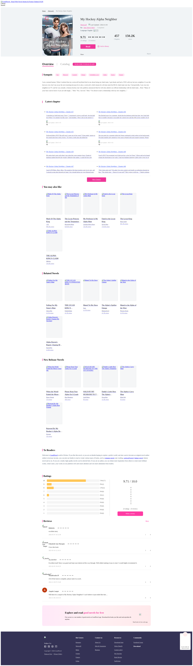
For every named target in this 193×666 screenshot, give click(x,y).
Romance (78, 642)
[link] (44, 11)
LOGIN (40, 2)
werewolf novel (129, 458)
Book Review (118, 657)
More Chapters (96, 179)
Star (57, 75)
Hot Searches (118, 653)
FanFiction (117, 661)
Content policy (118, 650)
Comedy (74, 75)
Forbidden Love (94, 75)
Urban (77, 661)
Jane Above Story (89, 28)
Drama (83, 75)
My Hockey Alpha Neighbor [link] (64, 11)
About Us (97, 642)
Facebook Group (138, 642)
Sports (113, 75)
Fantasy (78, 657)
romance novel (109, 458)
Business (97, 650)
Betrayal (65, 75)
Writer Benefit (118, 646)
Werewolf (51, 11)
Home (44, 11)
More (147, 521)
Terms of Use (48, 654)
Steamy (121, 75)
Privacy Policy (58, 654)
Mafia (77, 650)
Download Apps (118, 642)
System (78, 653)
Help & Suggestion (100, 646)
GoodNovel (54, 455)
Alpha (105, 75)
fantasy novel (138, 458)
